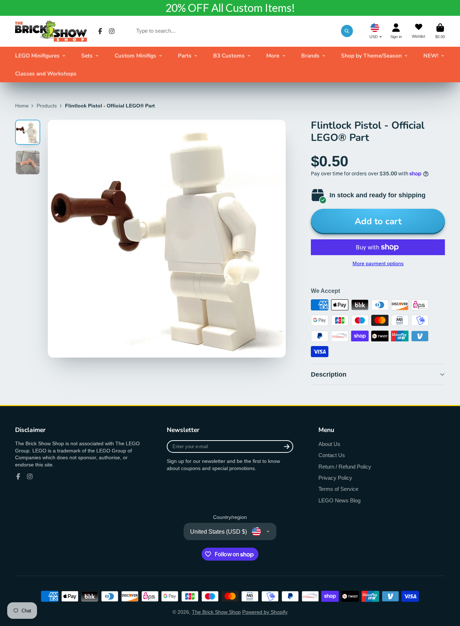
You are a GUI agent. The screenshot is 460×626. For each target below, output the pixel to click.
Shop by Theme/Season (371, 55)
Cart (440, 31)
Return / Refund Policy (344, 467)
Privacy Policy (335, 478)
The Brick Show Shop (216, 612)
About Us (329, 444)
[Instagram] (112, 31)
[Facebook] (100, 31)
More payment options (378, 263)
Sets (87, 55)
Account (396, 31)
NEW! (430, 55)
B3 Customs (229, 55)
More (272, 55)
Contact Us (331, 455)
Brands (310, 55)
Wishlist (418, 31)
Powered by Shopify (265, 612)
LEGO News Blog (339, 500)
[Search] (347, 31)
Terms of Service (338, 489)
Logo (51, 31)
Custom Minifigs (135, 55)
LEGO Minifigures (37, 55)
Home (22, 106)
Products (47, 106)
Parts (185, 55)
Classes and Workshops (46, 73)
